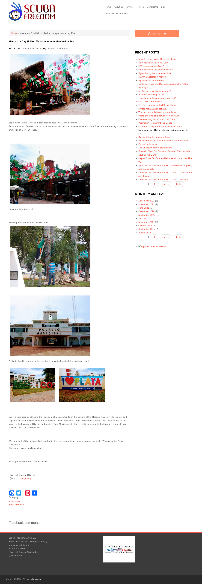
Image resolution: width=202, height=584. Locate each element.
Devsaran (36, 579)
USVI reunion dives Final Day (153, 62)
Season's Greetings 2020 (151, 94)
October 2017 (145, 225)
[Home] (32, 20)
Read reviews (159, 246)
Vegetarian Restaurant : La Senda (155, 123)
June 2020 (143, 218)
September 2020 (146, 215)
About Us (118, 7)
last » (179, 184)
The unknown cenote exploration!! (155, 147)
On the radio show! (147, 144)
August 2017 (144, 232)
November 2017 (146, 222)
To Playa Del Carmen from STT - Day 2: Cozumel (163, 179)
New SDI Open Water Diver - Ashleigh (157, 59)
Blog (163, 7)
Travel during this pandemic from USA (157, 98)
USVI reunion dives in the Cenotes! (155, 69)
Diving (130, 7)
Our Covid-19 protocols (116, 13)
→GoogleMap (24, 478)
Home (108, 7)
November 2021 (146, 204)
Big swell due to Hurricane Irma (154, 137)
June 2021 (143, 208)
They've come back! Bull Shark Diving (157, 105)
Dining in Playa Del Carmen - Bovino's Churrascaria (164, 151)
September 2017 (146, 229)
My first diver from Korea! (151, 80)
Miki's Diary (14, 501)
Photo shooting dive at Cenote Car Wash (158, 115)
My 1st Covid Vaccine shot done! (154, 91)
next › (166, 184)
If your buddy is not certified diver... (155, 73)
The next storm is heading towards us (157, 112)
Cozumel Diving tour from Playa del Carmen (160, 126)
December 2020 (146, 211)
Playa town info (16, 504)
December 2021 (146, 200)
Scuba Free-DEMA (147, 155)
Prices (141, 7)
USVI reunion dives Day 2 (151, 66)
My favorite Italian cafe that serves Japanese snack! (164, 140)
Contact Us (152, 7)
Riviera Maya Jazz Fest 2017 (152, 108)
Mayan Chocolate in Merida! (152, 76)
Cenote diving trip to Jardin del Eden (156, 119)
